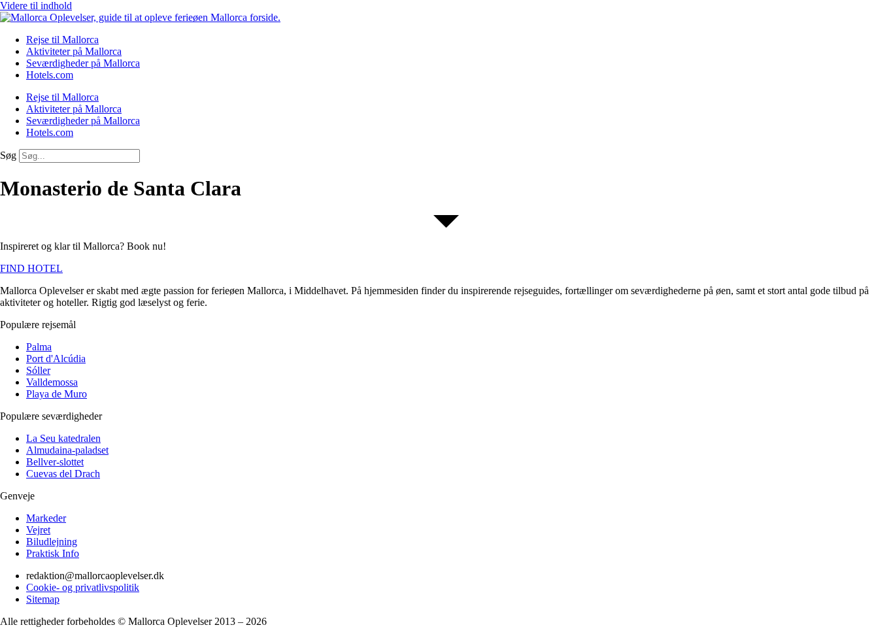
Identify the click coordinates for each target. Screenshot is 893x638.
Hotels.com (49, 74)
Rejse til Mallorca (62, 39)
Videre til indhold (36, 5)
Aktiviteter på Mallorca (74, 51)
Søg (8, 155)
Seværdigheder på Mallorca (83, 63)
